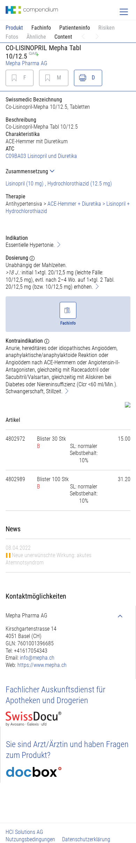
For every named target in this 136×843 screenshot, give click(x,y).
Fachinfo (41, 27)
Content (63, 36)
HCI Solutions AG (24, 832)
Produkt (14, 27)
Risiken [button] (106, 27)
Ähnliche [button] (36, 36)
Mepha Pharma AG (26, 63)
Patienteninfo (74, 27)
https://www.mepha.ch (42, 665)
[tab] (68, 171)
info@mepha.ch (37, 657)
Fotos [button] (12, 36)
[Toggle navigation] (123, 11)
